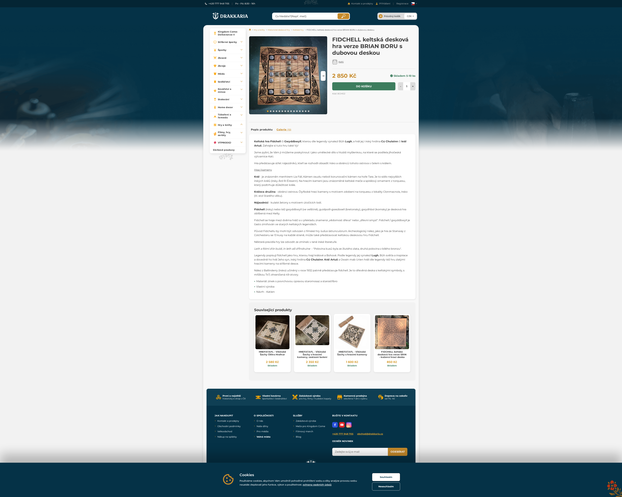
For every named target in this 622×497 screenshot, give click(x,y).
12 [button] (299, 111)
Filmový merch (304, 431)
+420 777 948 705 (218, 3)
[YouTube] (342, 425)
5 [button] (279, 111)
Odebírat (398, 451)
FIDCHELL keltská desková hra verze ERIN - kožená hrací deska (392, 354)
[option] (288, 75)
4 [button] (276, 111)
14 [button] (305, 111)
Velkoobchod (224, 431)
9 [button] (290, 111)
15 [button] (308, 111)
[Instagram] (349, 425)
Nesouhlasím (386, 486)
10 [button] (293, 111)
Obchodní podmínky (229, 426)
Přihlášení (384, 3)
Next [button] (323, 76)
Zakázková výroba (306, 420)
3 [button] (273, 111)
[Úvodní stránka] (250, 30)
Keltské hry (298, 30)
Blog (298, 436)
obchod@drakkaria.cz (370, 433)
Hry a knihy (259, 30)
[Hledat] (343, 16)
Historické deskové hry (279, 30)
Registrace (402, 3)
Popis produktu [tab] (262, 129)
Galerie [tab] (283, 129)
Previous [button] (253, 76)
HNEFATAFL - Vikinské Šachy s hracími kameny (352, 353)
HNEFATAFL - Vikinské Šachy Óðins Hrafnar (272, 353)
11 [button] (296, 111)
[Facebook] (335, 425)
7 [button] (285, 111)
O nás (260, 420)
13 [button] (302, 111)
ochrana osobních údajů (317, 484)
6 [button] (282, 111)
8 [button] (287, 111)
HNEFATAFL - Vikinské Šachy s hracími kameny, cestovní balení (312, 354)
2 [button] (270, 111)
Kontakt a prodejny (362, 3)
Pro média (262, 431)
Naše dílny (262, 426)
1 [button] (267, 111)
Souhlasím (386, 477)
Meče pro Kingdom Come (310, 426)
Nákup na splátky (227, 436)
